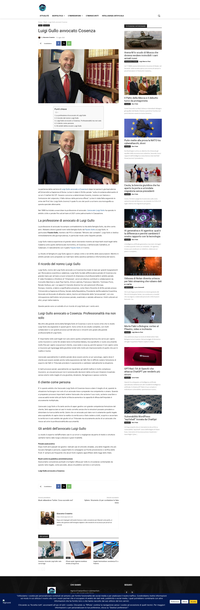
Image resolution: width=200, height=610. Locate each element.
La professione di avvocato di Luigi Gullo (71, 115)
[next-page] (43, 569)
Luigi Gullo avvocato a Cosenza (74, 189)
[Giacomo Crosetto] (39, 37)
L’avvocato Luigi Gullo (96, 210)
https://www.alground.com (65, 517)
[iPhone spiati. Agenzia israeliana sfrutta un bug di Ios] (78, 550)
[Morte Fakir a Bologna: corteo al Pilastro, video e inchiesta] (143, 314)
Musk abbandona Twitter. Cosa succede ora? (55, 500)
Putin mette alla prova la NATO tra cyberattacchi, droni (142, 142)
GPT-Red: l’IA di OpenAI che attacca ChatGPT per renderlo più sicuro (142, 371)
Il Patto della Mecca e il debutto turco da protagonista (141, 99)
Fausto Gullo (90, 229)
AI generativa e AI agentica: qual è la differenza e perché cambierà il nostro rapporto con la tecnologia (142, 233)
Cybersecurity (129, 287)
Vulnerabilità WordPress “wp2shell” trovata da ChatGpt (140, 418)
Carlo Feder (135, 377)
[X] (63, 43)
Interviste (46, 25)
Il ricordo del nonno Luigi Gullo (67, 118)
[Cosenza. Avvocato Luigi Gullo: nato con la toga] (51, 550)
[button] (159, 16)
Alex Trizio (135, 104)
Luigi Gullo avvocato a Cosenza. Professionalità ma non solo (78, 121)
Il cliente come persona (65, 123)
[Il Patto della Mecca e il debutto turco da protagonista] (143, 85)
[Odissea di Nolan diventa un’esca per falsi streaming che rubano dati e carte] (143, 266)
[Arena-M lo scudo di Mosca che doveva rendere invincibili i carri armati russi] (143, 40)
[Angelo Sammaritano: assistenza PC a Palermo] (106, 550)
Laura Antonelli (139, 287)
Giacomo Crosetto (49, 37)
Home (40, 22)
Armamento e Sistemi (131, 61)
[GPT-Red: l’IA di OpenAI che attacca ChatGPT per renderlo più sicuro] (143, 356)
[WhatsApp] (69, 43)
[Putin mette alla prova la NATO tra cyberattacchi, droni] (143, 128)
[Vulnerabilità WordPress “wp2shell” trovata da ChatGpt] (143, 404)
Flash (45, 22)
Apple (68, 558)
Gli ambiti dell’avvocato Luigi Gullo (68, 126)
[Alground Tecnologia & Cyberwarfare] (56, 7)
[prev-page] (39, 569)
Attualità (127, 104)
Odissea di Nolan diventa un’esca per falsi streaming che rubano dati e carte (143, 281)
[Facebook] (58, 43)
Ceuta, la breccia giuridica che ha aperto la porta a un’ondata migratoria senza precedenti (142, 188)
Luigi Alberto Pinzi (144, 61)
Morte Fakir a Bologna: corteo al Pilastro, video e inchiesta (141, 328)
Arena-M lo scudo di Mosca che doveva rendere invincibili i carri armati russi (141, 55)
